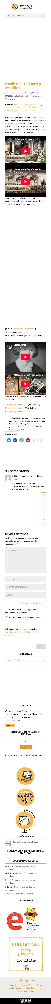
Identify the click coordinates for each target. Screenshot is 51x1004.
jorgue (7, 894)
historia (33, 105)
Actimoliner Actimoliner (24, 328)
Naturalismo (35, 108)
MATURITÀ (25, 108)
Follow (27, 747)
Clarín (20, 105)
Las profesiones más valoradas (25, 842)
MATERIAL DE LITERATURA (17, 96)
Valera (26, 111)
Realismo (35, 96)
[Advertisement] (25, 47)
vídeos (32, 111)
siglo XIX (17, 111)
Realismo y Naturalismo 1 (17, 405)
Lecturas (8, 108)
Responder (44, 509)
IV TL (39, 105)
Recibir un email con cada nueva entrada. (24, 618)
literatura (16, 108)
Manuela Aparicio (16, 93)
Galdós (26, 105)
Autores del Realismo (15, 408)
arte (15, 105)
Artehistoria (37, 124)
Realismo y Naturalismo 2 (17, 412)
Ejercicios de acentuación (23, 894)
